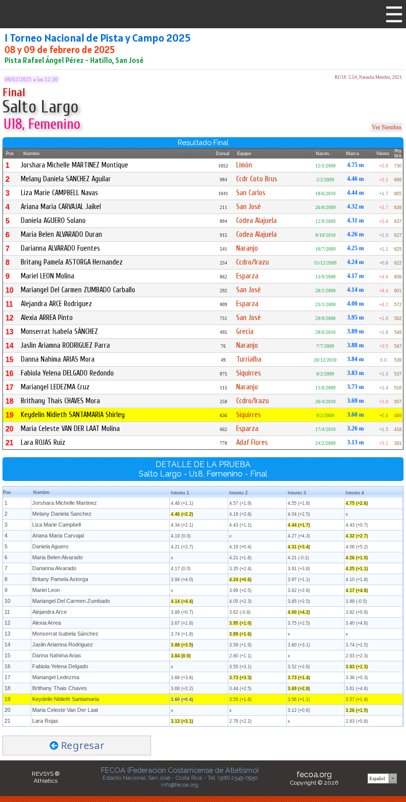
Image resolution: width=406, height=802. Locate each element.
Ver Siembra (386, 127)
